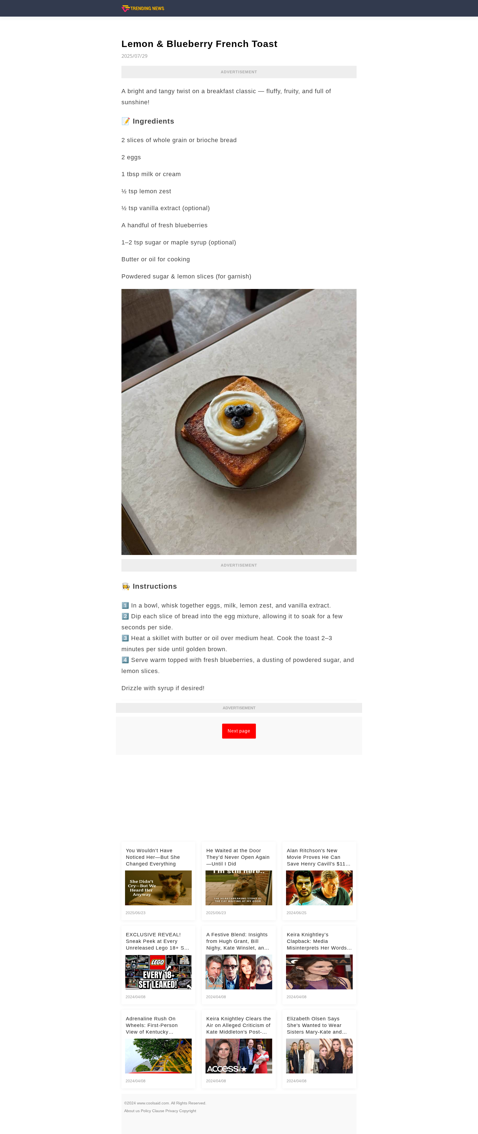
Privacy (171, 1111)
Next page (239, 731)
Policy (146, 1111)
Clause (158, 1111)
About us (132, 1111)
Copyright (187, 1111)
